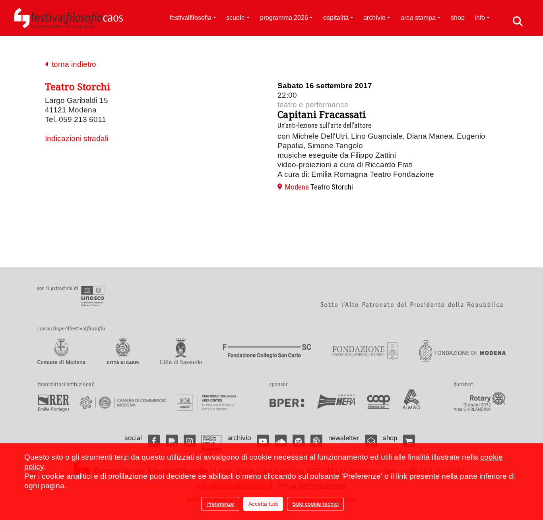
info (480, 17)
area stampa (418, 17)
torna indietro (72, 64)
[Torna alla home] (68, 18)
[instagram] (190, 441)
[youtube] (263, 441)
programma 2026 (284, 17)
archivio (374, 17)
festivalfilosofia (190, 17)
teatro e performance (313, 105)
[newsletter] (371, 441)
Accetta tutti (263, 504)
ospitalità (336, 17)
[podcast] (316, 441)
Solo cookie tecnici (315, 504)
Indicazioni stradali (76, 138)
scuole (235, 17)
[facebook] (154, 441)
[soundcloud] (281, 441)
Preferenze (220, 504)
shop (458, 17)
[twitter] (172, 441)
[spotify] (298, 441)
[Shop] (409, 441)
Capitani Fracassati (321, 114)
